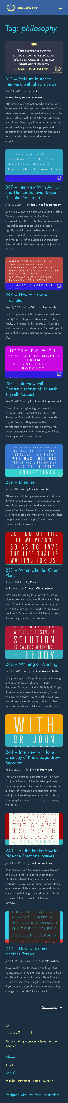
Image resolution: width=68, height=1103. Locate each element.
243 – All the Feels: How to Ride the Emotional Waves (31, 853)
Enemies (44, 489)
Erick (34, 91)
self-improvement (32, 97)
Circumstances (45, 588)
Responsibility (50, 671)
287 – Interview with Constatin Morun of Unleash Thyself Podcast (31, 389)
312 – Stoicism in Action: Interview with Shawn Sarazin (32, 81)
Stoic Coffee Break (28, 7)
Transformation (50, 961)
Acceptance (16, 588)
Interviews (14, 97)
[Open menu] (60, 8)
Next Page (52, 1006)
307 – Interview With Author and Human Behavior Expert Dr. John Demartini (32, 192)
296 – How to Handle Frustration (26, 297)
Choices (29, 588)
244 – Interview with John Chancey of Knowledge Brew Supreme (32, 757)
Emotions (46, 863)
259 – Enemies (20, 482)
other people (48, 307)
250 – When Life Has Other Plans (32, 572)
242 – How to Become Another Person (27, 951)
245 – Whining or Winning (31, 664)
